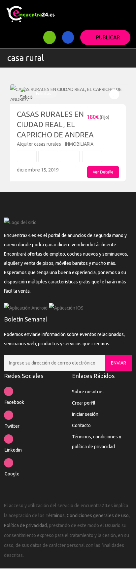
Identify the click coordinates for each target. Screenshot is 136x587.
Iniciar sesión (85, 414)
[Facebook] (8, 391)
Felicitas (43, 93)
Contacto (81, 425)
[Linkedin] (8, 439)
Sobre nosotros (88, 391)
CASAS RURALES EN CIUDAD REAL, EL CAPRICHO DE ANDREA (55, 124)
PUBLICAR (108, 37)
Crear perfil (83, 403)
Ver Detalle (103, 172)
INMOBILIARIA (79, 144)
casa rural (25, 58)
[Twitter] (8, 415)
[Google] (8, 462)
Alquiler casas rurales (39, 144)
